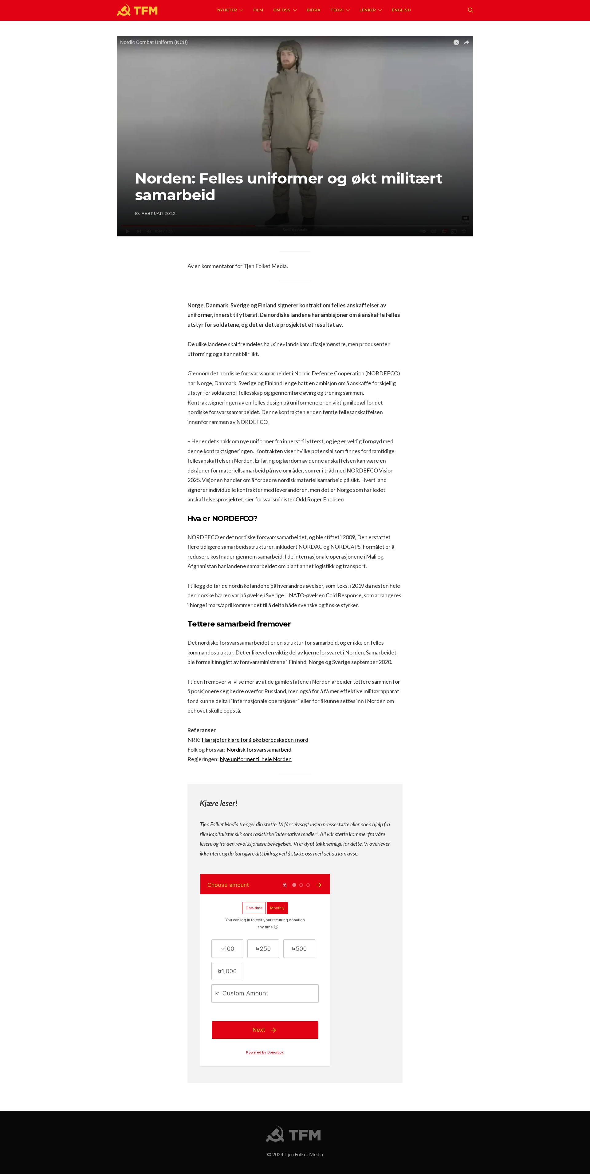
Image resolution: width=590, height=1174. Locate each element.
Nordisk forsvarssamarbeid (258, 749)
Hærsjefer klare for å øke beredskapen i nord (255, 739)
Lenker (368, 9)
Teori (337, 9)
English (401, 9)
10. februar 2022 (155, 213)
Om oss (282, 9)
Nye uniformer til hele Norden (256, 759)
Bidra (314, 9)
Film (258, 9)
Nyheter (227, 9)
